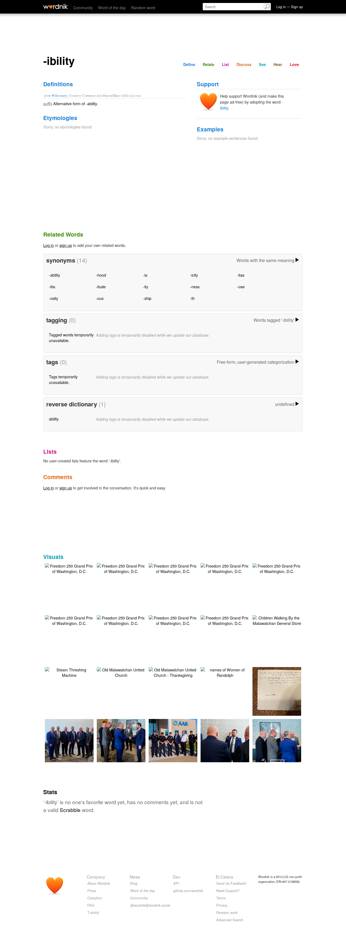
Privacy (221, 905)
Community (83, 7)
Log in (48, 245)
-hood (101, 275)
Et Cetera (224, 877)
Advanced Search (229, 919)
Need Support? (227, 890)
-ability (54, 275)
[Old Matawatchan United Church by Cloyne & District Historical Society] (121, 672)
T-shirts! (93, 912)
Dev (176, 877)
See (262, 64)
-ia (145, 275)
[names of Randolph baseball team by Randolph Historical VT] (284, 691)
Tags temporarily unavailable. (63, 379)
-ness (194, 286)
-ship (147, 298)
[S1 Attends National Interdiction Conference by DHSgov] (77, 740)
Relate (208, 64)
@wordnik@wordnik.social (150, 905)
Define (189, 64)
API (176, 883)
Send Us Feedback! (231, 883)
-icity (194, 275)
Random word (143, 7)
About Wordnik (98, 883)
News (135, 877)
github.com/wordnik (188, 890)
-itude (101, 286)
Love (294, 64)
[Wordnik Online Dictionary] (55, 6)
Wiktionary (59, 95)
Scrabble (70, 809)
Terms (221, 897)
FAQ (90, 905)
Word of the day (112, 7)
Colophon (94, 897)
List (225, 64)
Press (91, 890)
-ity (145, 286)
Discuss (244, 64)
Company (96, 877)
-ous (100, 298)
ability (54, 419)
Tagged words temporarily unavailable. (71, 337)
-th (192, 298)
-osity (53, 298)
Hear (278, 64)
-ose (241, 286)
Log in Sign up (289, 6)
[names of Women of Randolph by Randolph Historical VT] (225, 672)
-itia (52, 286)
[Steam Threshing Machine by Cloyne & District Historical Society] (69, 672)
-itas (240, 275)
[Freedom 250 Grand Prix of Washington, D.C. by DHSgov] (69, 568)
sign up (65, 245)
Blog (133, 883)
